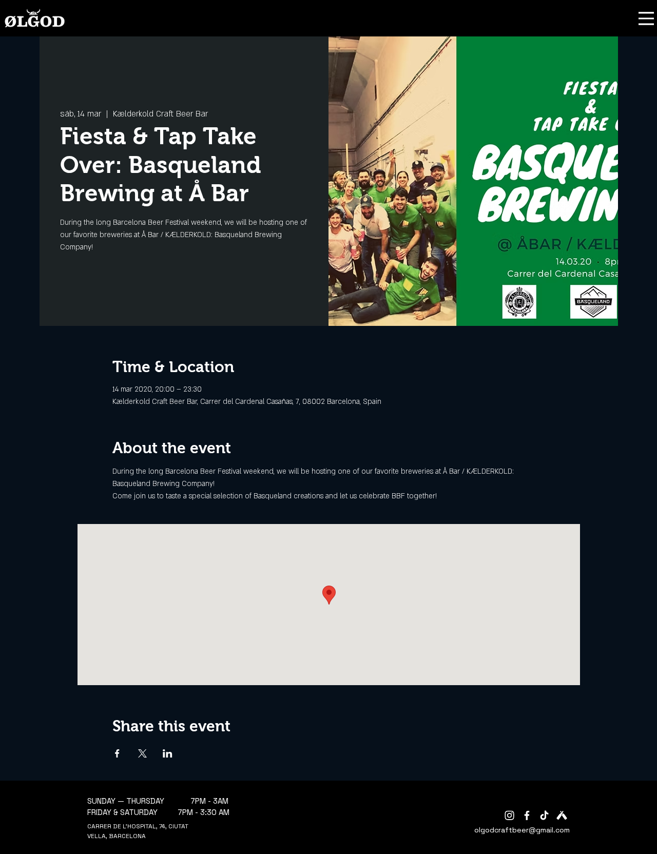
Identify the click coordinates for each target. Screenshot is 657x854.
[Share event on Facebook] (117, 753)
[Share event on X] (142, 753)
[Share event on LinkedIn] (167, 753)
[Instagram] (509, 815)
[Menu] (646, 18)
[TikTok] (544, 815)
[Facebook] (527, 815)
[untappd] (562, 815)
